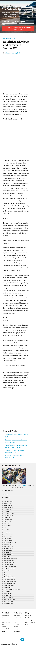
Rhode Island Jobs (9, 579)
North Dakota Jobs (9, 569)
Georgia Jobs (8, 520)
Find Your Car (17, 618)
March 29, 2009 (15, 53)
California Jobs (8, 509)
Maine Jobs (7, 538)
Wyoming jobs (8, 604)
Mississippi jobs (8, 548)
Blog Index (5, 494)
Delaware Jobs (8, 516)
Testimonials (17, 620)
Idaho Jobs (7, 524)
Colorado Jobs (8, 511)
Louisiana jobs (8, 536)
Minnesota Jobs (8, 546)
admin (7, 53)
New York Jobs (8, 565)
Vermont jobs (8, 593)
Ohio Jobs (7, 571)
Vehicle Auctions (6, 629)
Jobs (15, 644)
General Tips (28, 624)
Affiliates (16, 627)
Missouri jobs (8, 550)
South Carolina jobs (10, 581)
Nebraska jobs (8, 554)
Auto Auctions (5, 615)
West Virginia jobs (9, 600)
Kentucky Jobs (8, 534)
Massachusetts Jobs (10, 542)
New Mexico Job (9, 563)
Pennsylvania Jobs (9, 577)
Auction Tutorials (22, 485)
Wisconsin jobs (8, 602)
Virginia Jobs (7, 595)
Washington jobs (9, 38)
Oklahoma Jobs (8, 573)
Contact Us (16, 624)
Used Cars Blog (29, 618)
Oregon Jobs (8, 575)
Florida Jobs (7, 518)
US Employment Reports (12, 589)
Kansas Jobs (7, 532)
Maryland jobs (8, 540)
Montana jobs (8, 552)
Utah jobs (7, 591)
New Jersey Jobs (9, 561)
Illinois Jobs (7, 526)
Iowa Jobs (7, 530)
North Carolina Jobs (10, 567)
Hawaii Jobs (7, 522)
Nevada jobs (8, 556)
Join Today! (17, 615)
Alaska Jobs (7, 503)
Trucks (4, 627)
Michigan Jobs (8, 544)
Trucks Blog (28, 620)
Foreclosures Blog (30, 622)
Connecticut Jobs (9, 514)
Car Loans (4, 631)
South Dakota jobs (9, 583)
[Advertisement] (18, 74)
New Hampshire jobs (10, 559)
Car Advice (28, 615)
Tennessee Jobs (9, 585)
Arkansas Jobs (8, 507)
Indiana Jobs (7, 528)
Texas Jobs (7, 587)
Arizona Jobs (8, 505)
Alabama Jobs (8, 501)
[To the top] (22, 639)
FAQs (15, 622)
